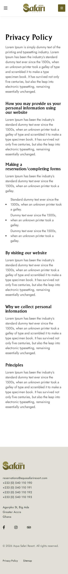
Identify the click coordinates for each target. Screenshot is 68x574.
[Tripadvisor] (28, 527)
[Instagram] (16, 527)
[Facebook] (4, 527)
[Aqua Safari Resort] (34, 8)
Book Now (61, 8)
